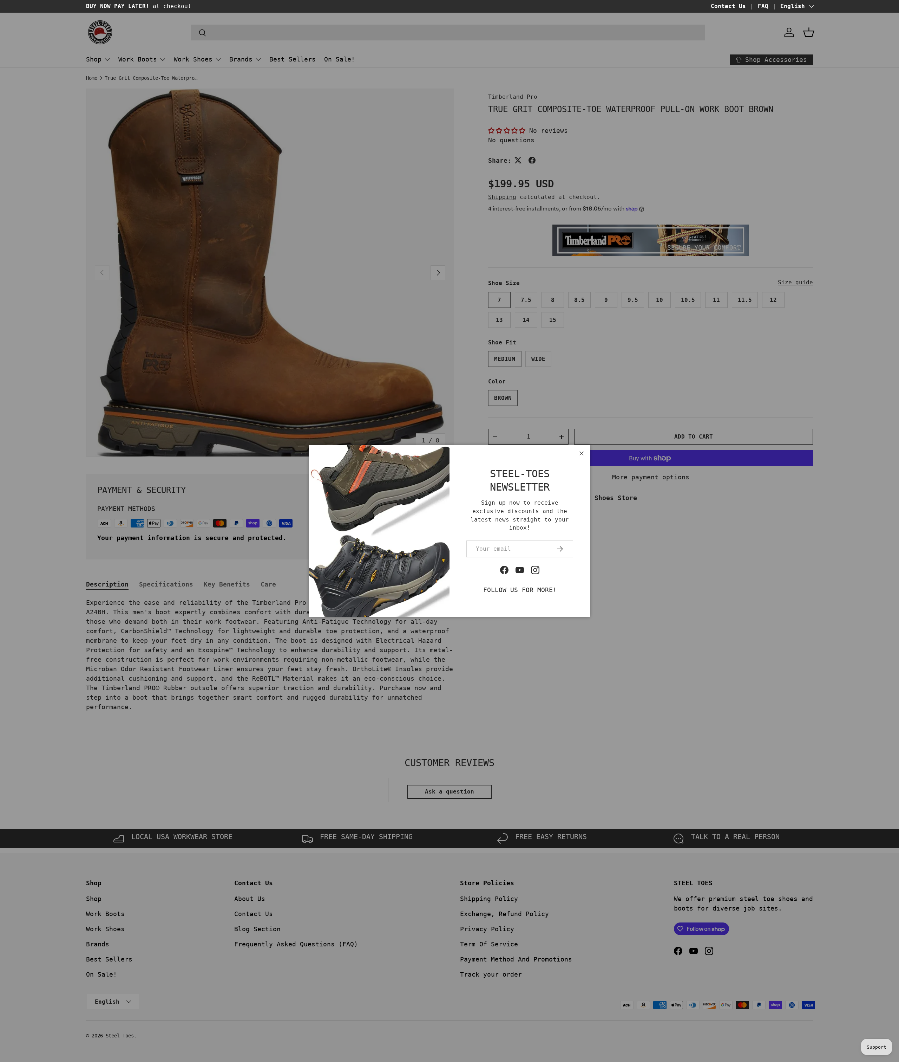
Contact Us (728, 6)
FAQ (763, 6)
